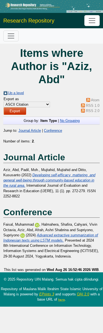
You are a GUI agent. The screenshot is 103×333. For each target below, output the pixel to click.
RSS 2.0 (92, 111)
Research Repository (28, 21)
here (61, 299)
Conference (53, 130)
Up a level (16, 93)
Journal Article (29, 130)
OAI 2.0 (83, 294)
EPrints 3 (46, 294)
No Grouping (70, 121)
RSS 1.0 (92, 105)
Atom (95, 100)
